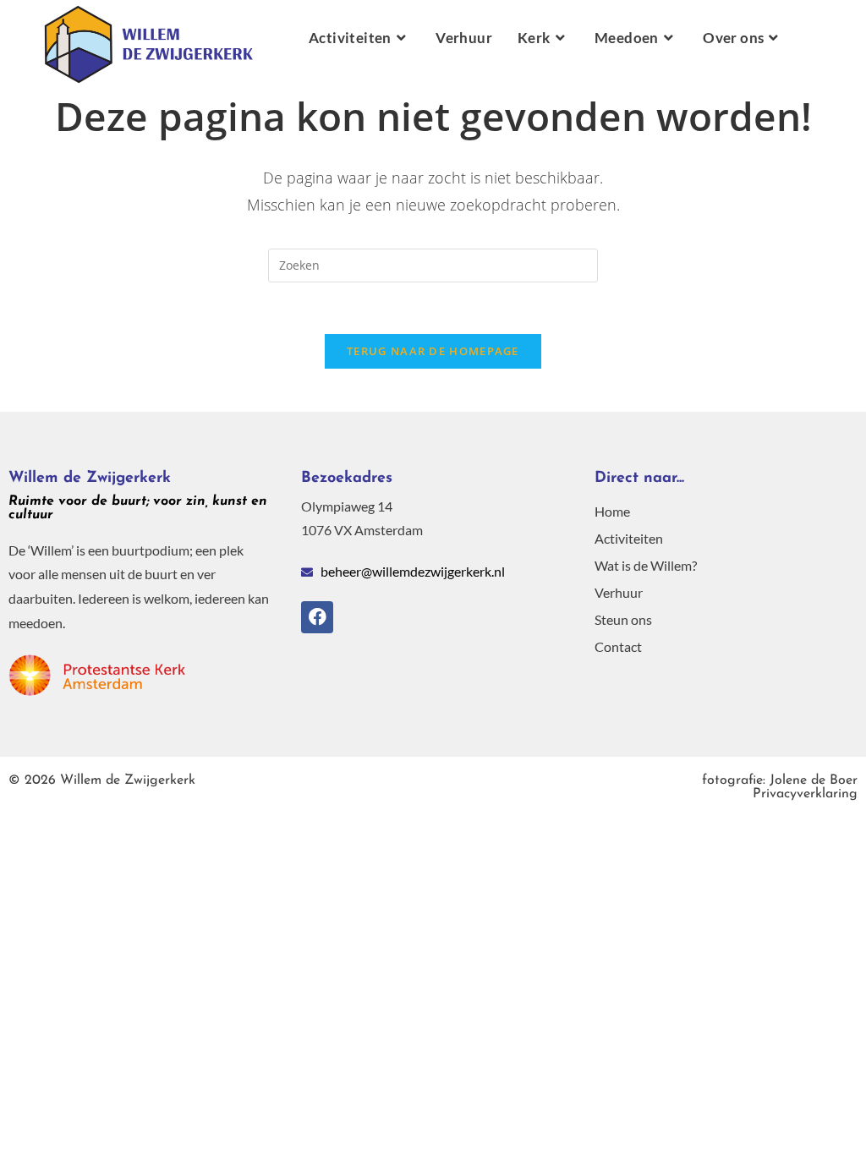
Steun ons (623, 619)
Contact (618, 646)
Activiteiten (629, 538)
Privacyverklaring (780, 787)
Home (612, 511)
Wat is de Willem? (646, 565)
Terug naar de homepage (433, 351)
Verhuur (619, 592)
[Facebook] (317, 617)
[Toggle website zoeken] (816, 38)
